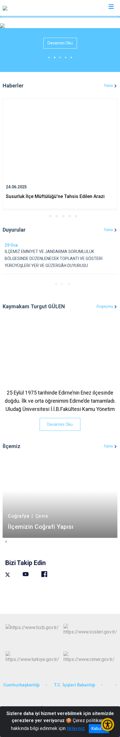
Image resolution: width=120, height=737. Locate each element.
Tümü (108, 86)
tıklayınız (76, 728)
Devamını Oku (60, 43)
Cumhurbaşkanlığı (21, 685)
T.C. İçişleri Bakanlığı (74, 685)
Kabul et (98, 728)
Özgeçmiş (104, 306)
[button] (44, 216)
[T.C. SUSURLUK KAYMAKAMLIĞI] (35, 7)
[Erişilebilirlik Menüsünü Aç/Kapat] (107, 724)
